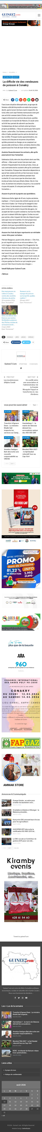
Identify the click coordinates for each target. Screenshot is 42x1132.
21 (26, 1105)
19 (15, 1105)
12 (15, 1102)
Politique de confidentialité (13, 1074)
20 (21, 1105)
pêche (17, 337)
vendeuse (30, 337)
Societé (15, 77)
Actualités (7, 77)
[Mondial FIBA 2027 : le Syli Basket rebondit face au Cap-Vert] (30, 441)
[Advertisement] (21, 48)
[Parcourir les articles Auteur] (21, 356)
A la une (8, 411)
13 (21, 1102)
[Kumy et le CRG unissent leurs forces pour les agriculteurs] (6, 822)
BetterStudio (26, 1128)
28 (26, 1109)
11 (10, 1102)
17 (4, 1105)
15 (32, 1102)
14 (26, 1102)
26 (15, 1109)
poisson (23, 337)
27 (21, 1109)
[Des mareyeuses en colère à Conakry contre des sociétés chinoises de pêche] (11, 297)
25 (10, 1109)
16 (37, 1102)
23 (37, 1105)
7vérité (25, 411)
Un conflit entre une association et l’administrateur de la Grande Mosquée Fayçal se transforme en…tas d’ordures (30, 387)
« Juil (3, 1115)
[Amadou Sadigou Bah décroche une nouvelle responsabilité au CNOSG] (12, 441)
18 (10, 1105)
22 (32, 1105)
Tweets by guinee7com (21, 936)
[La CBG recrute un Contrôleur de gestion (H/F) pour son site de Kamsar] (6, 841)
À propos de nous (10, 1070)
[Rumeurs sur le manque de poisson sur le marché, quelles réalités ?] (29, 297)
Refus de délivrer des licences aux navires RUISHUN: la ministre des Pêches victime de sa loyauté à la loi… (9, 320)
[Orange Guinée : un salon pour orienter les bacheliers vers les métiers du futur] (6, 803)
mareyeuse (10, 337)
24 (4, 1109)
